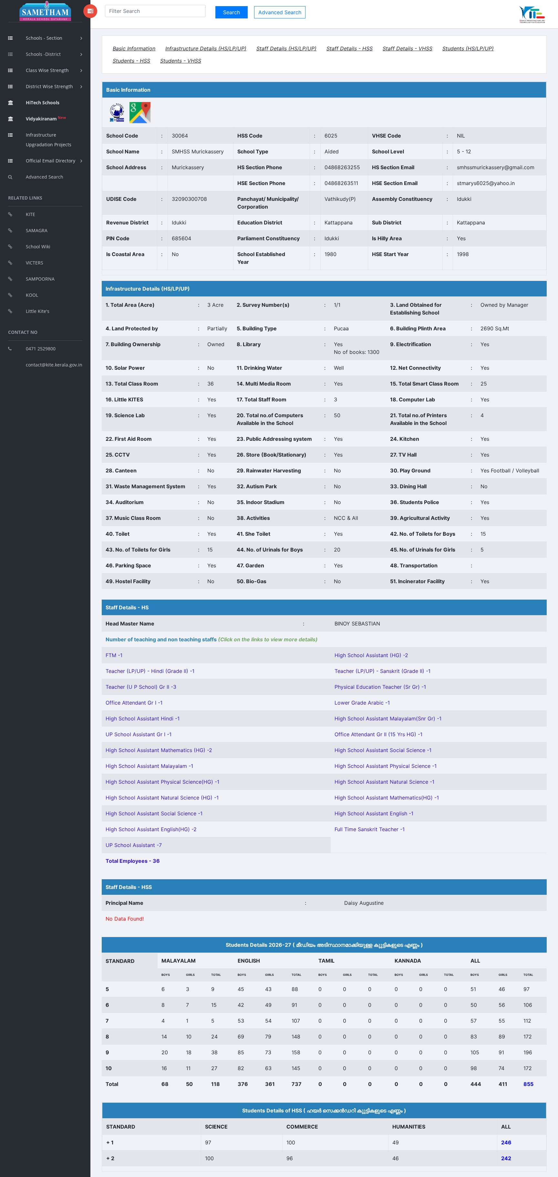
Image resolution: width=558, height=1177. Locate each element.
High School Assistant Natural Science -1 (384, 782)
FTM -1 (114, 655)
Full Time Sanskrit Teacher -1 (370, 829)
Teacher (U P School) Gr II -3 (141, 687)
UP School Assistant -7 (134, 845)
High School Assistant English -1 (374, 813)
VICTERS (34, 263)
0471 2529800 (41, 349)
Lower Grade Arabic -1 (362, 702)
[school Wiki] (117, 112)
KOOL (32, 295)
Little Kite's (37, 311)
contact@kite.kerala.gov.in (54, 365)
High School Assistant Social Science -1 (383, 750)
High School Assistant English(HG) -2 (151, 829)
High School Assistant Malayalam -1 (149, 766)
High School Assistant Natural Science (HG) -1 (162, 797)
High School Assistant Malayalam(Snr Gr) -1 (388, 718)
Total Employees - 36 (133, 861)
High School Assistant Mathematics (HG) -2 (159, 750)
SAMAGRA (36, 230)
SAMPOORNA (40, 279)
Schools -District (43, 54)
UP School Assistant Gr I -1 (138, 734)
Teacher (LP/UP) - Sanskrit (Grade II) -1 (382, 671)
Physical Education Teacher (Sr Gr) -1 (380, 687)
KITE (30, 214)
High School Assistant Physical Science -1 (386, 766)
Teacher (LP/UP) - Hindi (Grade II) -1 (150, 671)
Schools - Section (44, 38)
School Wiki (38, 246)
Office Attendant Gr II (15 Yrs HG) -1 (378, 734)
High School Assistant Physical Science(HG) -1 (162, 782)
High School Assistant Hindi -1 (143, 718)
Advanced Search (44, 177)
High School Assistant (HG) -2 (371, 655)
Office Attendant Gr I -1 (134, 702)
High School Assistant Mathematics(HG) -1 (387, 797)
